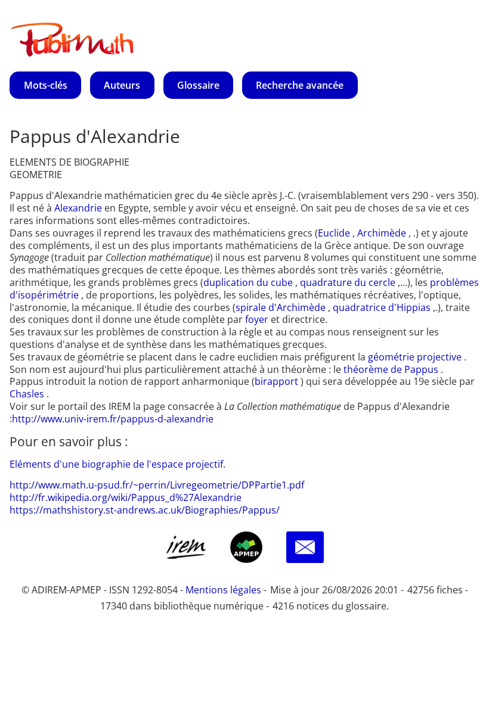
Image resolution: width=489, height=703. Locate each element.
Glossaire (198, 85)
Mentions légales (223, 589)
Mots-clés (45, 85)
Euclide (335, 232)
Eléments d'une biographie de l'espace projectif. (117, 464)
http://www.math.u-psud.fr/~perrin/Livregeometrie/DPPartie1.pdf (157, 485)
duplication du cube (249, 282)
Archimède (382, 232)
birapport (278, 381)
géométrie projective (416, 356)
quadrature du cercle (349, 282)
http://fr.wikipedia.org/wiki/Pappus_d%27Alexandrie (126, 497)
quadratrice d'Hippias (383, 307)
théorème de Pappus (392, 369)
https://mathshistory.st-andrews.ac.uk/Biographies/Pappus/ (145, 510)
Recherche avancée (299, 85)
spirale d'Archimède (282, 307)
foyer (258, 319)
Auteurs (122, 85)
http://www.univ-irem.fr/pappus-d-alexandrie (112, 418)
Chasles (28, 393)
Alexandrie (79, 207)
